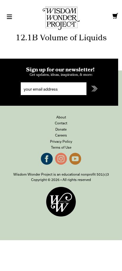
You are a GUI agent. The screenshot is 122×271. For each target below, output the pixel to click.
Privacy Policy (61, 141)
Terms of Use (61, 147)
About (61, 117)
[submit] (94, 88)
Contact (61, 123)
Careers (61, 135)
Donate (61, 129)
